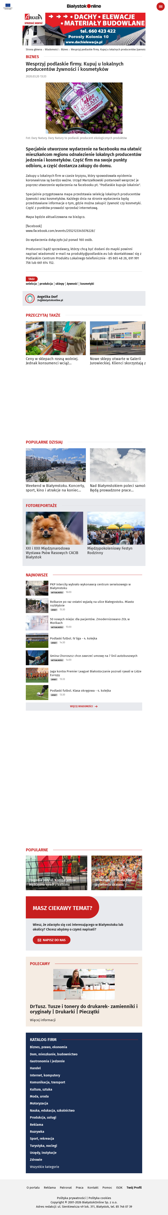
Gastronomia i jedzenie (47, 1061)
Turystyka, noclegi (43, 1146)
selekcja (31, 283)
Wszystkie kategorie (44, 1167)
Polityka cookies (100, 1198)
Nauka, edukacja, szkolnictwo (52, 1110)
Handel (35, 1068)
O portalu (33, 1187)
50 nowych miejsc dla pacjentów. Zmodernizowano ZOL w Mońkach (90, 621)
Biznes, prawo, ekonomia (48, 1047)
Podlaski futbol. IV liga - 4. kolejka (73, 638)
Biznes (64, 49)
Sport (54, 610)
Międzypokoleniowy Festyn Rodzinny (110, 550)
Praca (79, 1187)
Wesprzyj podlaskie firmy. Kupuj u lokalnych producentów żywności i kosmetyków (116, 49)
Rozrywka (37, 1132)
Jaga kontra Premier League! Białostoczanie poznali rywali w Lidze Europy (95, 673)
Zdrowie (36, 1160)
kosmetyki (87, 283)
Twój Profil (134, 1187)
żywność (72, 283)
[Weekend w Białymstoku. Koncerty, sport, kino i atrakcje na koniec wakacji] (56, 465)
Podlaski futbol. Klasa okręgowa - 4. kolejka (80, 690)
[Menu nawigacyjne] (161, 6)
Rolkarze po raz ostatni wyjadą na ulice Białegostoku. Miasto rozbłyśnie (92, 603)
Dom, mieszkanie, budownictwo (53, 1054)
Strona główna (34, 49)
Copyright (57, 1202)
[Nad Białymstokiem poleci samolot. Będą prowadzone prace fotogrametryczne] (120, 465)
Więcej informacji (43, 1020)
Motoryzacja (39, 1103)
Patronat (66, 1187)
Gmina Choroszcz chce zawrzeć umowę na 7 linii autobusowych (93, 656)
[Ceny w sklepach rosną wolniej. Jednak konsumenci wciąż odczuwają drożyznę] (56, 338)
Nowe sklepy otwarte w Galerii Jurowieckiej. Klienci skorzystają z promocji (118, 361)
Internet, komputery (45, 1075)
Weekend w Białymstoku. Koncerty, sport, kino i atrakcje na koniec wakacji (55, 488)
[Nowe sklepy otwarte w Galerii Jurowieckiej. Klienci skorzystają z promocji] (120, 338)
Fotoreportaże (41, 505)
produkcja (46, 283)
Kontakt (92, 1187)
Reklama (36, 1125)
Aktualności (57, 593)
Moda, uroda (39, 1096)
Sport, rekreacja (42, 1138)
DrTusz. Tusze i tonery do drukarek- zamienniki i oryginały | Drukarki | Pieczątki (84, 1009)
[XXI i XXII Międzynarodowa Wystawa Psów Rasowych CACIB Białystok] (54, 528)
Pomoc (107, 1187)
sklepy (60, 283)
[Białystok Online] (84, 6)
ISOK (119, 1187)
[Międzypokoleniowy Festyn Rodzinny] (116, 528)
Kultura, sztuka (41, 1089)
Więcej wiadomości (81, 706)
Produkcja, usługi (43, 1117)
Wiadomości (51, 49)
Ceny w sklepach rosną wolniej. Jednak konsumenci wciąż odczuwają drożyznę (52, 361)
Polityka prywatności (71, 1198)
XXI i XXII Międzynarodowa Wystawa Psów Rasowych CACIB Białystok (52, 552)
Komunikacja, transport (47, 1082)
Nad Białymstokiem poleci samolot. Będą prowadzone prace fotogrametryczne (120, 488)
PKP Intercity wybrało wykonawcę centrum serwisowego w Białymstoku (90, 586)
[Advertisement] (84, 402)
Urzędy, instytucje (43, 1153)
